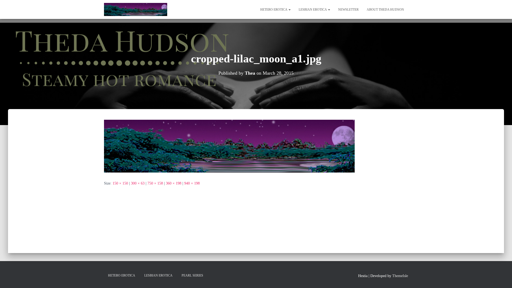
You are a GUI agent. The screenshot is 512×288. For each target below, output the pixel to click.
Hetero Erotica (274, 9)
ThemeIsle (400, 276)
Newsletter (348, 9)
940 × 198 (192, 183)
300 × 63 (138, 183)
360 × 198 (173, 183)
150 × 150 (120, 183)
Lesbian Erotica (313, 9)
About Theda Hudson (385, 9)
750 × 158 (155, 183)
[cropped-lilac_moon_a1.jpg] (229, 146)
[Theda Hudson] (135, 9)
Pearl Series (192, 275)
